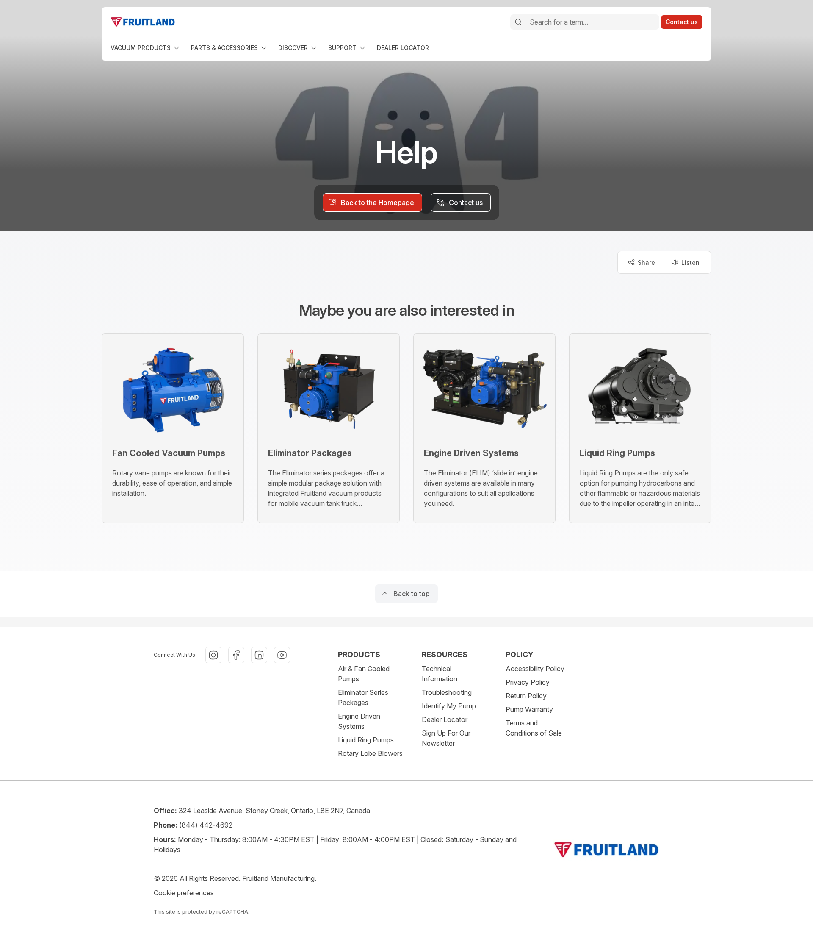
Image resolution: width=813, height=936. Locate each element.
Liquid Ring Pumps (366, 740)
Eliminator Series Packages (363, 697)
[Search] (518, 22)
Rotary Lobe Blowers (370, 753)
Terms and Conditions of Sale (534, 728)
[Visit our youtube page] (282, 655)
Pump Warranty (529, 709)
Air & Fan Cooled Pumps (364, 673)
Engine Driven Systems (359, 721)
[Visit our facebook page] (236, 655)
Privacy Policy (528, 682)
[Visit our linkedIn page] (259, 655)
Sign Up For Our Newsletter (446, 738)
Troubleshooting (447, 692)
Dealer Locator (444, 719)
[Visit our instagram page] (213, 655)
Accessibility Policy (535, 668)
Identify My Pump (449, 706)
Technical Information (439, 673)
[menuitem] (146, 47)
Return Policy (526, 696)
